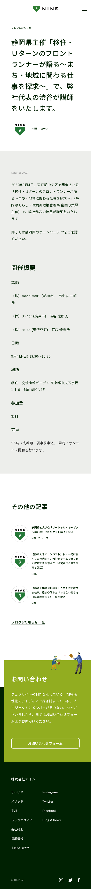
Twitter (47, 801)
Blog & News (51, 820)
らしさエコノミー (23, 820)
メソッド (17, 801)
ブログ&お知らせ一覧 (28, 622)
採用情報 (17, 838)
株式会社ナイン (23, 778)
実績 (14, 811)
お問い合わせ (20, 848)
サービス (17, 792)
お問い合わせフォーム (45, 743)
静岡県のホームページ (42, 231)
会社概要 (17, 829)
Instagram (50, 792)
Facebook (49, 811)
